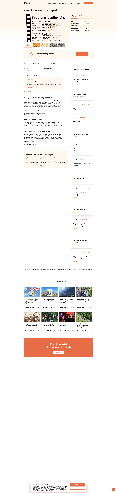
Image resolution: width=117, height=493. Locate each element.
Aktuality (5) (33, 63)
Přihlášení (77, 3)
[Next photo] (67, 28)
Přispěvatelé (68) (42, 63)
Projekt (26, 63)
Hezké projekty (61, 63)
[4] (53, 45)
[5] (61, 45)
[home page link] (27, 3)
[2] (36, 45)
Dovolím (77, 484)
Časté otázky (52, 63)
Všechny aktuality (28, 91)
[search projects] (81, 3)
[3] (45, 45)
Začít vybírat (88, 3)
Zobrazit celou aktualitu (31, 87)
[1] (28, 45)
